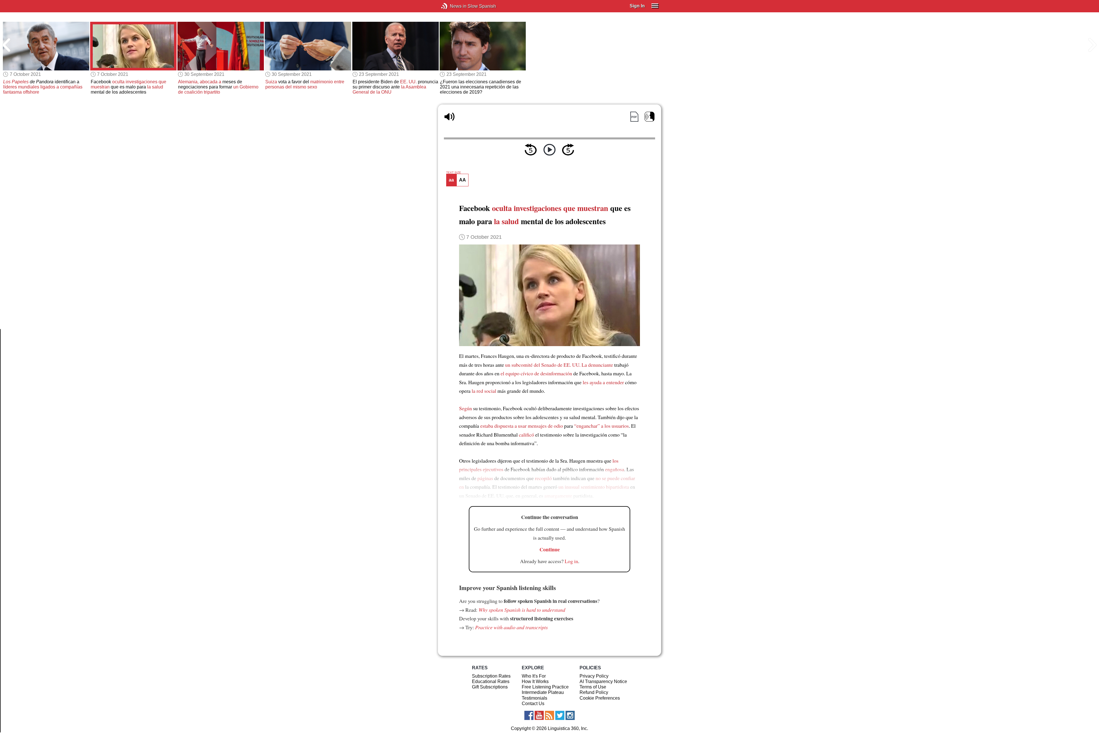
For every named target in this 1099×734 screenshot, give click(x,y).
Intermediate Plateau (543, 692)
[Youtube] (539, 715)
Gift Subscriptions (490, 686)
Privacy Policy (594, 676)
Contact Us (533, 703)
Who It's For (534, 676)
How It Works (535, 681)
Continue (549, 549)
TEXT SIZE (453, 172)
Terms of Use (593, 686)
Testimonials (534, 698)
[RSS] (549, 715)
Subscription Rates (491, 676)
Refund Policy (594, 692)
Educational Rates (490, 681)
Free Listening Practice (545, 686)
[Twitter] (559, 715)
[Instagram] (570, 715)
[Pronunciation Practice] (649, 116)
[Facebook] (528, 715)
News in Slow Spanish (453, 6)
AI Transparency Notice (603, 681)
